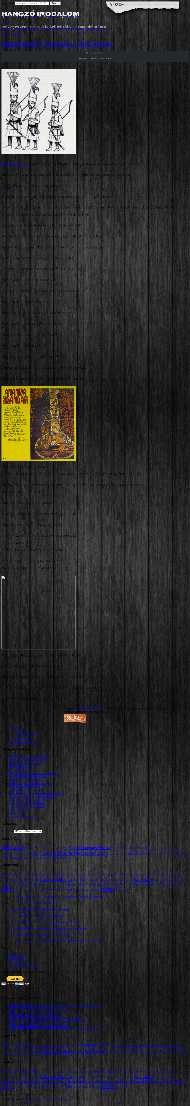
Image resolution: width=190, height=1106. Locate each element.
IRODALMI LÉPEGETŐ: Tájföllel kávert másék (39, 909)
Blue (82, 875)
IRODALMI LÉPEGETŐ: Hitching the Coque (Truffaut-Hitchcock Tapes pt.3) (56, 941)
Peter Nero (139, 884)
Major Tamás (61, 884)
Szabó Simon (51, 857)
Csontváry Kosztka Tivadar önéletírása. (32, 796)
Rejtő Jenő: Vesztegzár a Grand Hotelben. (33, 773)
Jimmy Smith (93, 880)
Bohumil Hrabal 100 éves (43, 848)
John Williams (107, 879)
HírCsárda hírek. (18, 766)
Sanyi (7, 889)
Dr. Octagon (123, 875)
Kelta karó (96, 708)
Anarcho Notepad (34, 1099)
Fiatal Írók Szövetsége (22, 816)
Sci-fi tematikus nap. (21, 769)
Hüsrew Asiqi (13, 164)
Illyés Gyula (32, 879)
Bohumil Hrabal (91, 874)
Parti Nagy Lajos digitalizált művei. (29, 759)
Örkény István (122, 890)
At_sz (30, 874)
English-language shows (23, 742)
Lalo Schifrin (10, 884)
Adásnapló (82, 708)
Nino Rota (126, 884)
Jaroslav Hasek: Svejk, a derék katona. (31, 800)
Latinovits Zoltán (30, 884)
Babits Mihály (54, 875)
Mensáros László (76, 884)
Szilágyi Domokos (38, 890)
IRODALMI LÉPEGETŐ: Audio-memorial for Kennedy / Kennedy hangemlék (56, 896)
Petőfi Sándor (151, 884)
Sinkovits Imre (22, 890)
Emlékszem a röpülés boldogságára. (30, 756)
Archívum (7, 831)
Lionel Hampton (48, 884)
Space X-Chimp (60, 1099)
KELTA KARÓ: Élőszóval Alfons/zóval (33, 903)
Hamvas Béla (17, 813)
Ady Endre (6, 874)
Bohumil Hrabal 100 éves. (24, 786)
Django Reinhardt (108, 874)
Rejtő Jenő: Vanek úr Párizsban (27, 803)
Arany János (17, 874)
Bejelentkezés (17, 955)
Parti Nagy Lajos (130, 853)
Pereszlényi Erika (150, 854)
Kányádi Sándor (178, 880)
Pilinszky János (164, 884)
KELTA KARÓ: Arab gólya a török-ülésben (56, 43)
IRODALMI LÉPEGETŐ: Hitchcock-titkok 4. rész (40, 934)
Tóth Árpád (78, 890)
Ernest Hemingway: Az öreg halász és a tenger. (36, 793)
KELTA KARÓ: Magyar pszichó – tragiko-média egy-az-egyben (48, 928)
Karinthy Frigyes (124, 880)
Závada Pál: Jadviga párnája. (25, 779)
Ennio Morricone (138, 874)
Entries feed (16, 958)
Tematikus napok (19, 738)
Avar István (42, 875)
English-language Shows (89, 847)
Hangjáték (41, 853)
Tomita (67, 890)
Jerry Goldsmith (79, 880)
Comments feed (18, 962)
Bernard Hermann (69, 874)
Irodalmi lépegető (26, 735)
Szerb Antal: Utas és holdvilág (26, 790)
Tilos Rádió (15, 728)
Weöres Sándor (18, 810)
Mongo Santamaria (94, 884)
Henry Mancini (167, 874)
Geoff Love (153, 874)
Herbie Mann (17, 880)
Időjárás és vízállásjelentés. (24, 763)
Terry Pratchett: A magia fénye (27, 806)
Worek (107, 889)
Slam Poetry (28, 858)
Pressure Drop (177, 884)
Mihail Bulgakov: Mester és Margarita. (31, 783)
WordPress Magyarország (24, 965)
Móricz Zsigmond (111, 884)
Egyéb (64, 848)
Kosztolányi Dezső (162, 880)
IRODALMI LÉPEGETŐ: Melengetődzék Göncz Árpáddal (45, 922)
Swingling (38, 858)
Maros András (113, 854)
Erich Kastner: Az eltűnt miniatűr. (28, 776)
